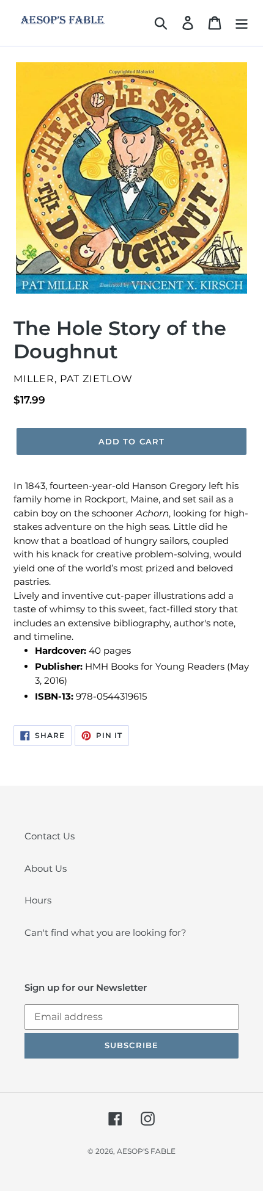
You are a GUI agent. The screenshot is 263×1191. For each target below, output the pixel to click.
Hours (37, 900)
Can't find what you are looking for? (105, 932)
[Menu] (241, 23)
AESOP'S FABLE (146, 1151)
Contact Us (49, 836)
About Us (45, 868)
